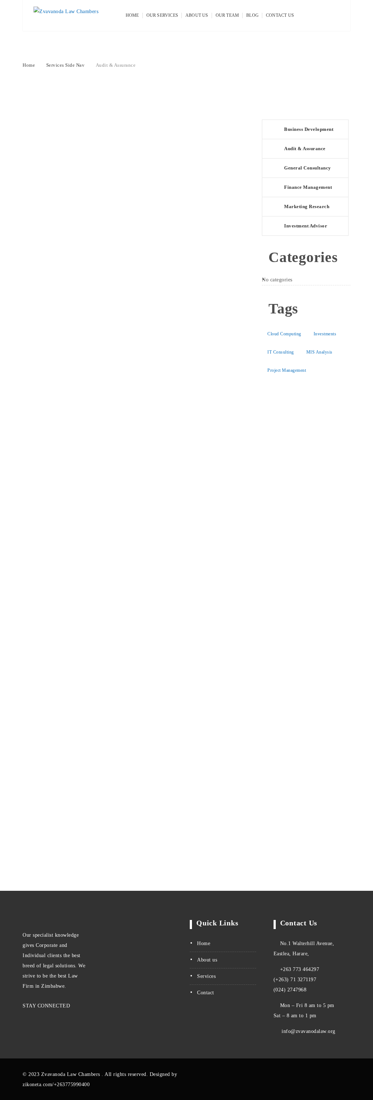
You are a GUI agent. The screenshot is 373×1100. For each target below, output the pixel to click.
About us (207, 960)
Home (132, 15)
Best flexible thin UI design (67, 338)
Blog (252, 15)
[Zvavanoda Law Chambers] (66, 16)
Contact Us (280, 15)
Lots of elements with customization (81, 354)
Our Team (227, 15)
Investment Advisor (305, 226)
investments (325, 333)
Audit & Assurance (305, 148)
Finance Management (308, 187)
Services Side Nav (65, 65)
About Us (196, 15)
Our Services (162, 15)
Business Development (308, 129)
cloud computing (284, 333)
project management (286, 370)
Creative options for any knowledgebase (87, 369)
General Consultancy (307, 168)
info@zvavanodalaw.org (307, 1031)
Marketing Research (306, 206)
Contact (205, 992)
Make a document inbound (65, 385)
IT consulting (280, 352)
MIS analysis (319, 352)
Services (206, 976)
